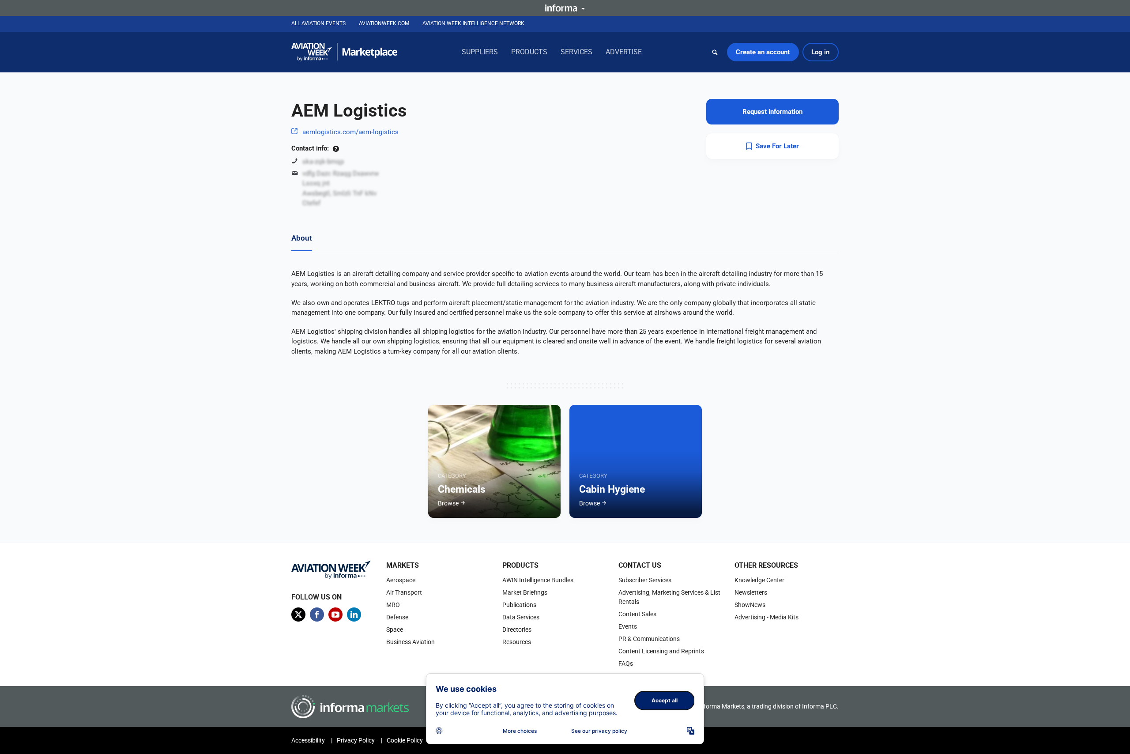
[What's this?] (335, 148)
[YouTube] (335, 614)
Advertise (624, 52)
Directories (516, 629)
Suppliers (480, 52)
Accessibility (308, 740)
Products (529, 52)
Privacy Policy (356, 740)
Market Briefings (524, 592)
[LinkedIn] (354, 614)
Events (627, 626)
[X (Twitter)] (298, 614)
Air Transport (404, 592)
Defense (397, 617)
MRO (393, 604)
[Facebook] (317, 614)
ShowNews (749, 604)
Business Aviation (410, 641)
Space (394, 629)
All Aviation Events (318, 23)
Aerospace (400, 580)
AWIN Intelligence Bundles (537, 580)
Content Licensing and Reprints (661, 651)
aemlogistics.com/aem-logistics (350, 132)
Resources (516, 641)
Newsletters (750, 592)
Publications (519, 604)
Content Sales (637, 614)
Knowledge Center (759, 580)
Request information (772, 112)
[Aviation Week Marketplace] (344, 52)
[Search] (715, 52)
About (301, 238)
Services (576, 52)
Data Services (520, 617)
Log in (820, 52)
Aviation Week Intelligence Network (473, 23)
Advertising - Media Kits (766, 617)
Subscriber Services (644, 580)
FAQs (625, 663)
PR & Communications (649, 638)
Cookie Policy (405, 740)
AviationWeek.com (384, 23)
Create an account (763, 52)
